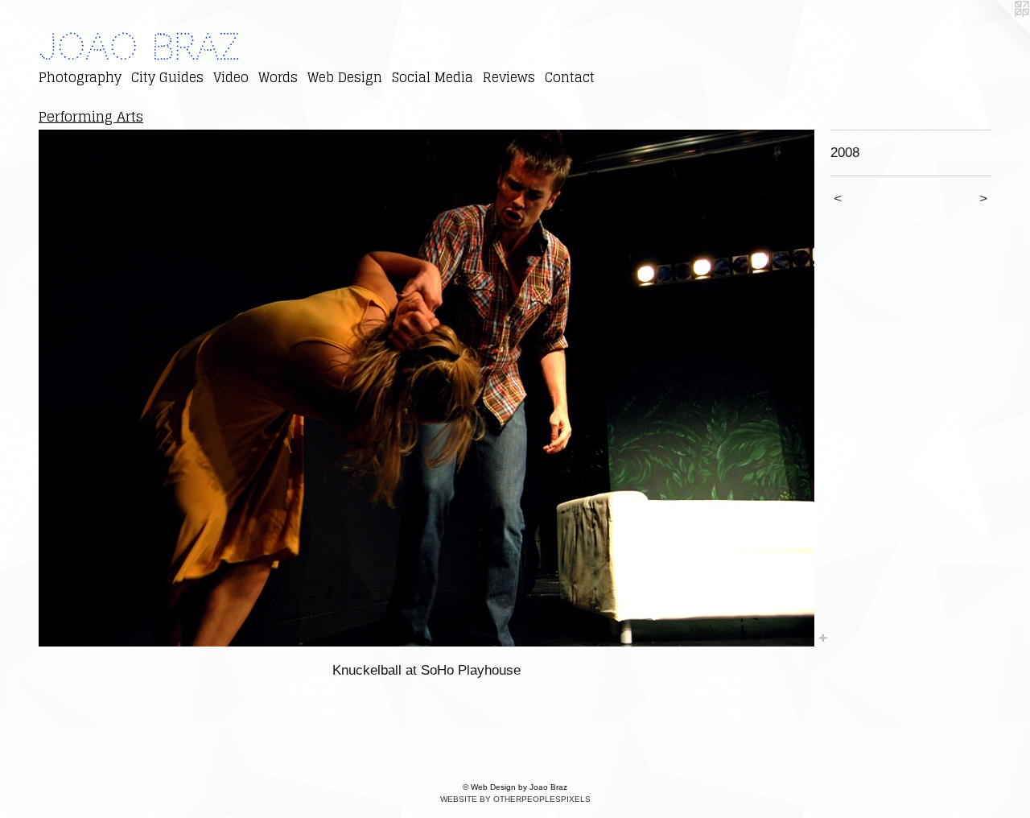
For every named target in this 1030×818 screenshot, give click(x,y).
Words (278, 77)
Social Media (432, 77)
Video (231, 77)
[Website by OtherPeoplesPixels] (998, 32)
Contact (570, 77)
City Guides (167, 77)
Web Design (344, 77)
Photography (80, 77)
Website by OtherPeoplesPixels (515, 799)
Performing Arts (91, 116)
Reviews (509, 77)
